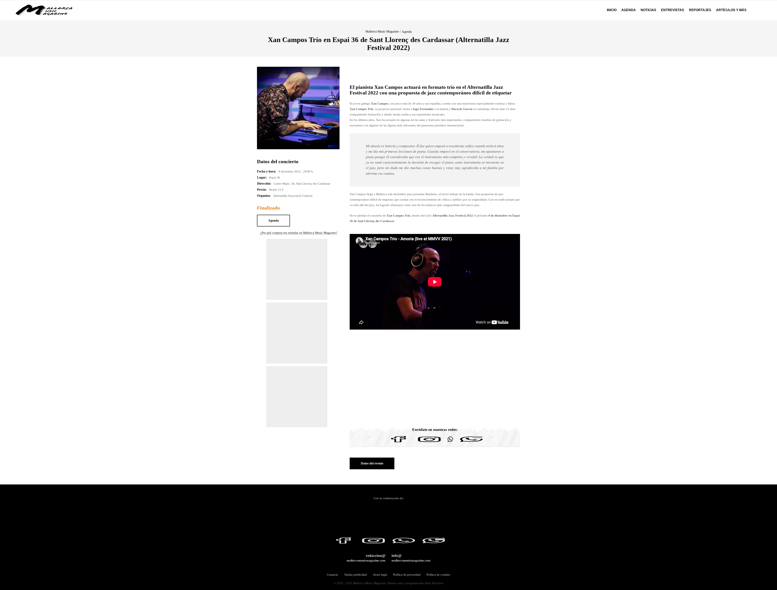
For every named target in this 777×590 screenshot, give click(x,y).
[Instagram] (429, 442)
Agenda (407, 31)
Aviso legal (380, 574)
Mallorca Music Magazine (382, 31)
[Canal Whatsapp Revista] (450, 442)
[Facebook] (399, 442)
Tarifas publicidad (355, 574)
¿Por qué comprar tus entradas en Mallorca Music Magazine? (298, 232)
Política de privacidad (406, 574)
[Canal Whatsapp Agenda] (471, 442)
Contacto (332, 574)
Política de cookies (438, 574)
